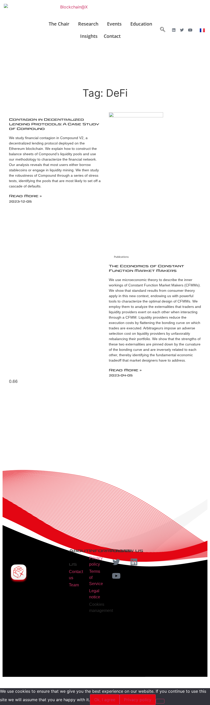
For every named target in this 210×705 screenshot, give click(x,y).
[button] (60, 24)
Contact (112, 36)
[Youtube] (190, 30)
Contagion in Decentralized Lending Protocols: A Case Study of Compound (54, 124)
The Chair (59, 24)
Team (74, 585)
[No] (160, 701)
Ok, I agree (104, 699)
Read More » (25, 196)
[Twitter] (181, 30)
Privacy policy (137, 699)
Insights (89, 36)
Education (141, 24)
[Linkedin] (173, 30)
